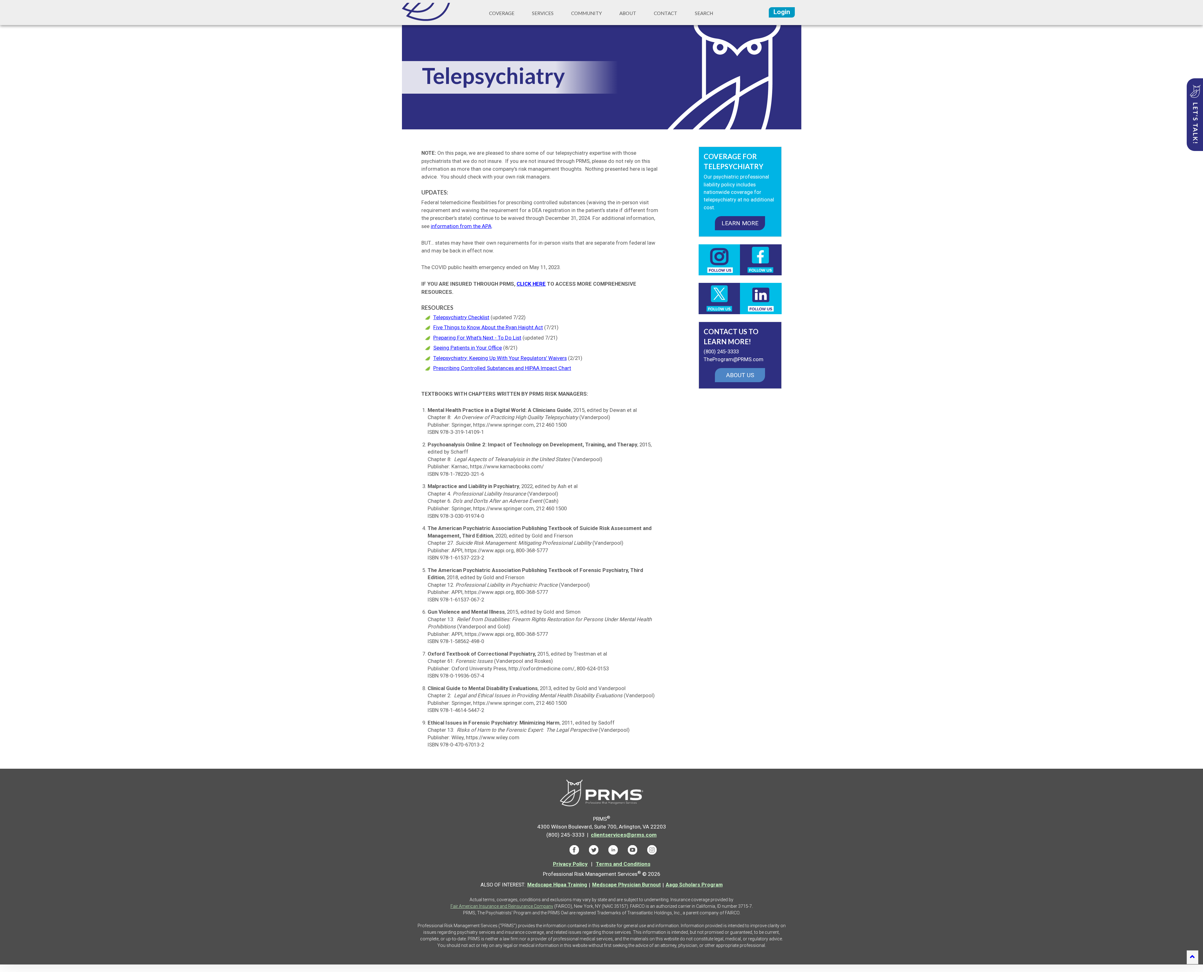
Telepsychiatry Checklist (461, 317)
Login (781, 12)
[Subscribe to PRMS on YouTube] (632, 849)
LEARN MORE (739, 223)
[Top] (1192, 957)
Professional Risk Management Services (430, 12)
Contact (665, 13)
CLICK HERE (531, 284)
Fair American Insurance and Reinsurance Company (501, 906)
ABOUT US (740, 375)
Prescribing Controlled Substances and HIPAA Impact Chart (502, 368)
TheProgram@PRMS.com (733, 359)
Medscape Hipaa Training (557, 885)
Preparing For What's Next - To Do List (477, 338)
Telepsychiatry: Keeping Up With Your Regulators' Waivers (500, 358)
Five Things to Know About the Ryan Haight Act (488, 327)
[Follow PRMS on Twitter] (593, 849)
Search (704, 13)
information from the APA (461, 226)
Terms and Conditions (623, 864)
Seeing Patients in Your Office (467, 348)
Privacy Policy (570, 864)
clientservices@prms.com (624, 835)
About (627, 13)
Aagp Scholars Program (694, 885)
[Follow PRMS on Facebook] (574, 849)
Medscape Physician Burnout (626, 885)
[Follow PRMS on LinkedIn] (613, 849)
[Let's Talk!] (1195, 114)
